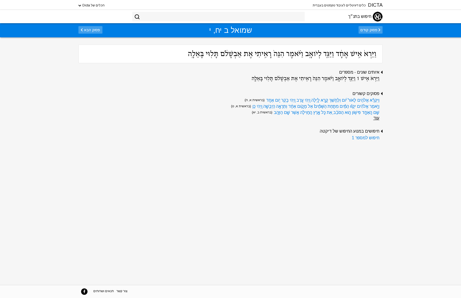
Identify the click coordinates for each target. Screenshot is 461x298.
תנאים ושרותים (103, 291)
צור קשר (122, 291)
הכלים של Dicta (93, 5)
